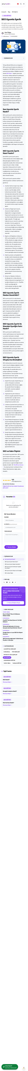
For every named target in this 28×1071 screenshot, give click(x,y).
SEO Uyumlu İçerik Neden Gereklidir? (12, 564)
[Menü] (24, 4)
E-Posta (10, 524)
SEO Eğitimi (15, 12)
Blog (9, 12)
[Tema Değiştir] (21, 4)
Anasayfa (3, 12)
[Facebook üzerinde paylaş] (12, 582)
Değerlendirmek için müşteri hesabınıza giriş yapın (13, 486)
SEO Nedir (9, 73)
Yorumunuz (8, 531)
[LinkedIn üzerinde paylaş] (7, 582)
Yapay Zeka (7, 663)
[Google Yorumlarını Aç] (23, 1068)
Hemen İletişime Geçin (14, 602)
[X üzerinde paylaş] (4, 582)
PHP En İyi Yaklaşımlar (10, 654)
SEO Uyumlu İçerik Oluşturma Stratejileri (13, 570)
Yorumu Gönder (12, 547)
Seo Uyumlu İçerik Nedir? (10, 559)
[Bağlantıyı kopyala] (15, 582)
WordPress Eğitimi (9, 660)
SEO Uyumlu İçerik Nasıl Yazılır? (11, 561)
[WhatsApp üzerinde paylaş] (10, 582)
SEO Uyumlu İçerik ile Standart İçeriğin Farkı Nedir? (13, 567)
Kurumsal (7, 651)
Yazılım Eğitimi (16, 663)
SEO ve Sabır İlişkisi (9, 573)
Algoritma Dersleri (10, 649)
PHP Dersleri (16, 651)
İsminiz (6, 517)
